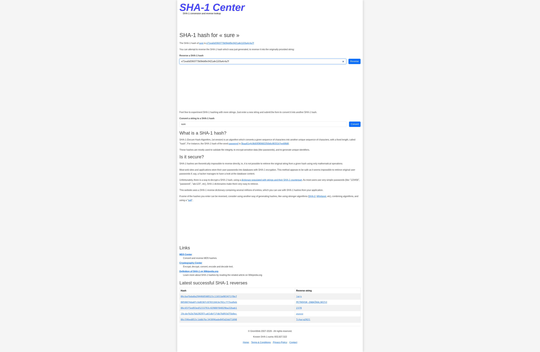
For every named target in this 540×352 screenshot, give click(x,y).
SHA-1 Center (212, 7)
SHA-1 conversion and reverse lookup (202, 13)
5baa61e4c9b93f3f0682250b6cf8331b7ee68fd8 (265, 143)
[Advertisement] (270, 23)
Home (246, 342)
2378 (299, 308)
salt (190, 200)
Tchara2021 (303, 319)
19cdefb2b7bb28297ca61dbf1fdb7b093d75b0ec (209, 313)
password (233, 143)
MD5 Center (185, 254)
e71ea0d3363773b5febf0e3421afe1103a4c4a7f (230, 43)
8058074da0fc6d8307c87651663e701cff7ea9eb (209, 302)
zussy (299, 313)
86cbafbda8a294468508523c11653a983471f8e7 (209, 296)
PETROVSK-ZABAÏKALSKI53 (311, 302)
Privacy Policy (280, 342)
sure (201, 43)
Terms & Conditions (261, 342)
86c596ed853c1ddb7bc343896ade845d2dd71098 (209, 319)
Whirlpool (321, 196)
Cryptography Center (190, 263)
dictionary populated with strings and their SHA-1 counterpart (271, 180)
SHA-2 (312, 196)
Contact (293, 342)
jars (299, 296)
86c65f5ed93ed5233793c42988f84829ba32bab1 (209, 308)
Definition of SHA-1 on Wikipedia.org (198, 271)
